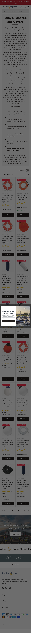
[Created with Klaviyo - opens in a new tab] (15, 326)
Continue (8, 320)
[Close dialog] (29, 306)
